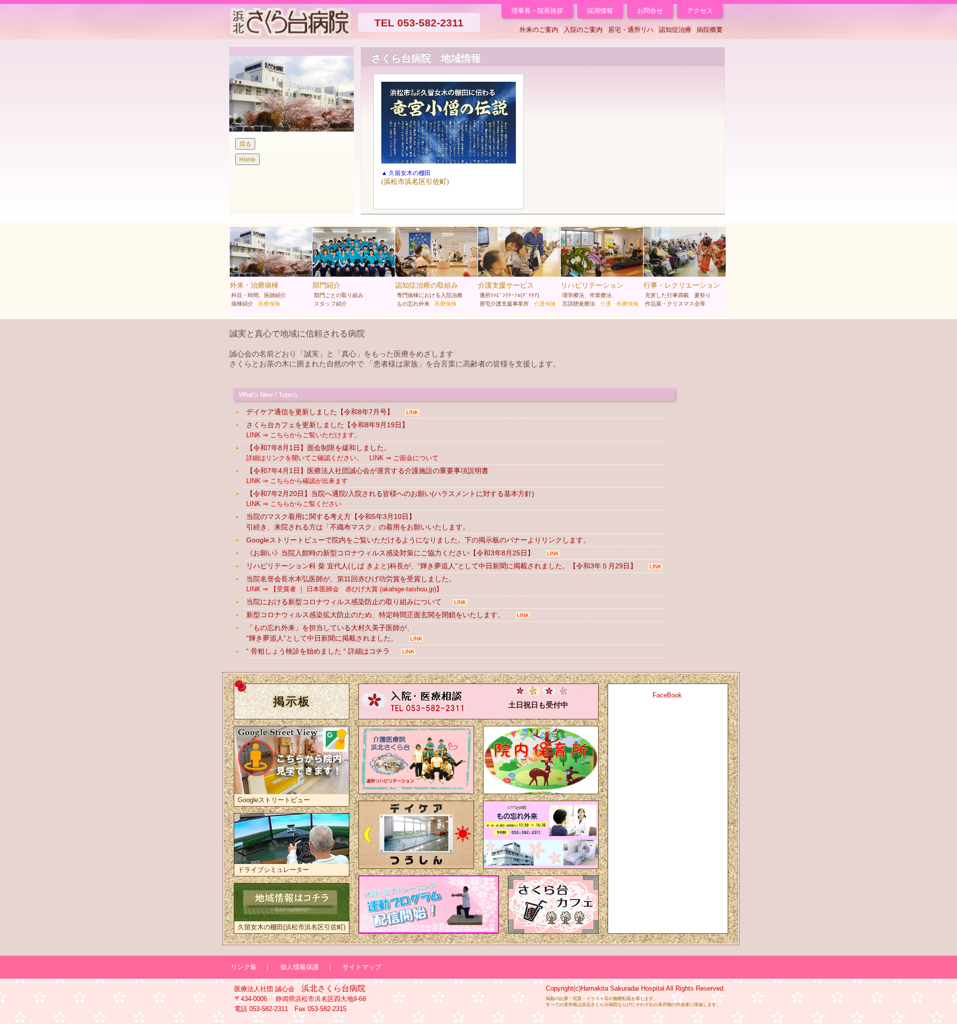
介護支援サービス (517, 294)
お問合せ (650, 10)
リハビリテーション (599, 294)
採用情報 (600, 10)
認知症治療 (675, 29)
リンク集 (244, 967)
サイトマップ (361, 967)
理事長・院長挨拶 (537, 10)
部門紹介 (338, 294)
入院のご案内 (583, 29)
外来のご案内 (538, 29)
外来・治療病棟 (258, 294)
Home (247, 159)
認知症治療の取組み (429, 294)
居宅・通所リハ (630, 29)
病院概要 (710, 29)
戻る (245, 144)
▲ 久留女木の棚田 (406, 173)
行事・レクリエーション (681, 294)
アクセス (700, 10)
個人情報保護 (299, 967)
